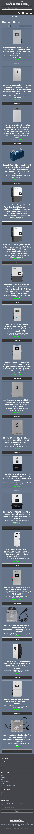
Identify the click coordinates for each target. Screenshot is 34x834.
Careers (3, 766)
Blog (2, 779)
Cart (2, 794)
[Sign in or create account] (27, 12)
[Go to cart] (23, 12)
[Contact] (19, 12)
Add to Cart (17, 103)
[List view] (12, 26)
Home (2, 16)
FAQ (2, 775)
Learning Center (5, 781)
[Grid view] (10, 26)
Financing (3, 777)
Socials (3, 783)
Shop (7, 16)
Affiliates (3, 764)
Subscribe (17, 811)
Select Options (17, 143)
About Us (3, 761)
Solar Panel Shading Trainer (8, 785)
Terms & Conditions (6, 768)
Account (3, 797)
